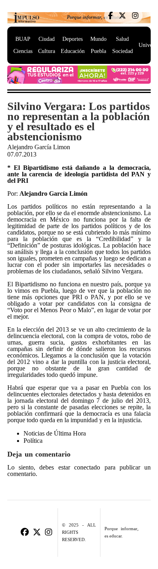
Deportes (72, 39)
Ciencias (22, 51)
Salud (122, 39)
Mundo (98, 39)
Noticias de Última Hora (54, 433)
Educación (73, 51)
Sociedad (122, 51)
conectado (87, 467)
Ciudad (46, 39)
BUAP (22, 39)
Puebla (98, 51)
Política (33, 440)
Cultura (46, 51)
